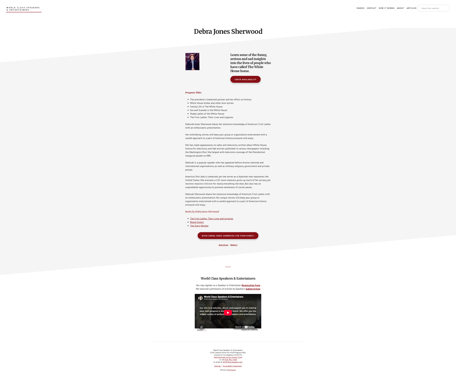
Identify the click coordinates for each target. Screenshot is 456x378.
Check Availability (245, 79)
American (223, 245)
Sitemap (217, 366)
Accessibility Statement (232, 366)
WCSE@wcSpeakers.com (232, 362)
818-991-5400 (231, 359)
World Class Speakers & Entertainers (23, 9)
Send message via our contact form (228, 357)
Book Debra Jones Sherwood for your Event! (228, 236)
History (234, 245)
